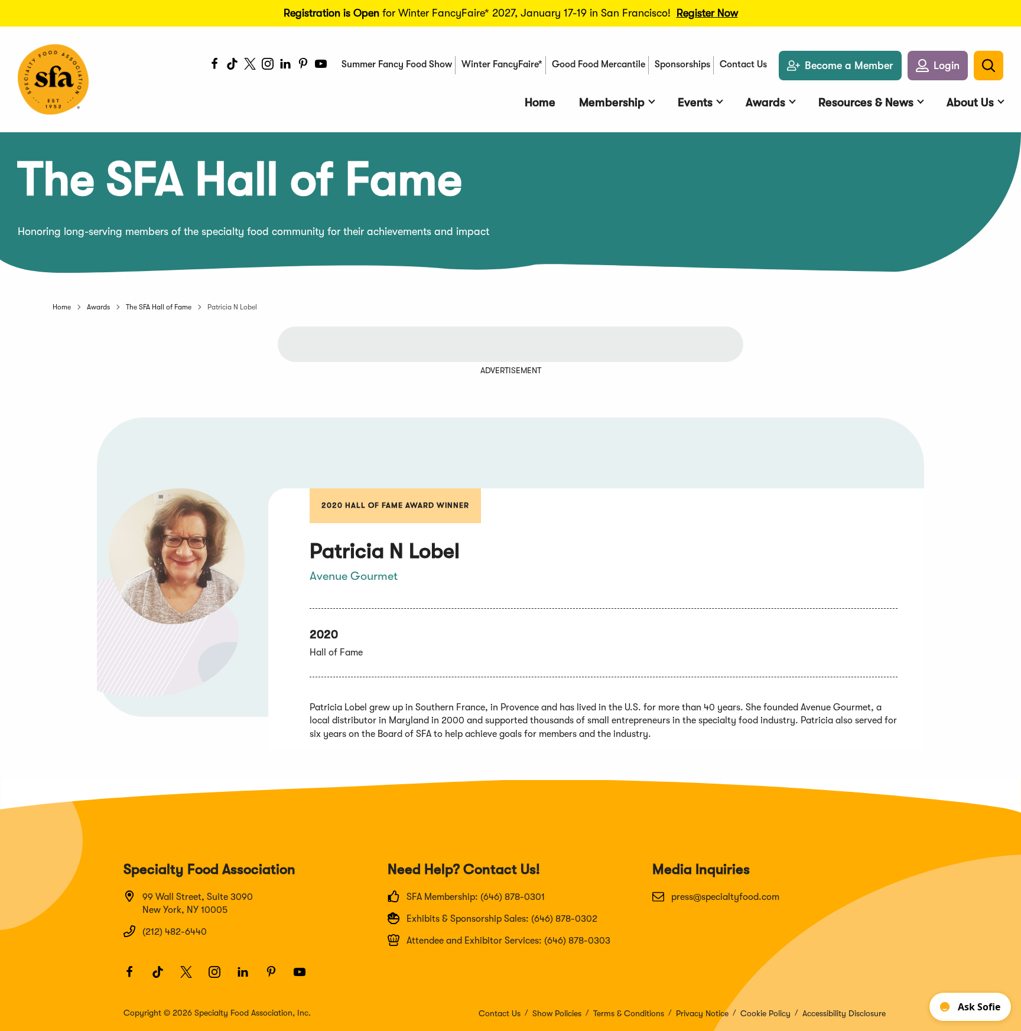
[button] (938, 65)
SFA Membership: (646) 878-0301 (476, 897)
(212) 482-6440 (174, 931)
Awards (98, 307)
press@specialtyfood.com (725, 897)
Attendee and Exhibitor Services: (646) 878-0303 (508, 940)
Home (62, 307)
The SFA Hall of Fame (158, 307)
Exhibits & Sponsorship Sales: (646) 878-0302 (502, 918)
